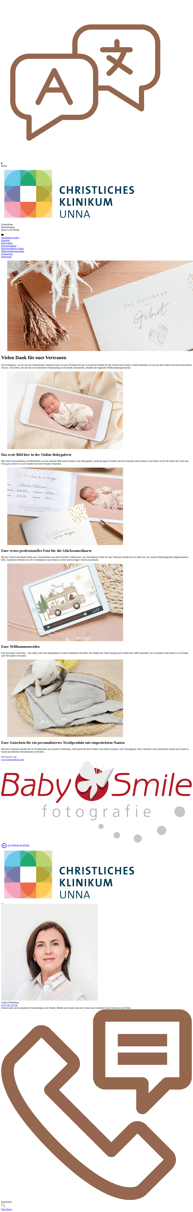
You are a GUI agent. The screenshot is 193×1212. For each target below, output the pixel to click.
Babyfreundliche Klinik (12, 248)
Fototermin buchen (10, 237)
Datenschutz (7, 254)
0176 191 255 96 (9, 1005)
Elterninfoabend (8, 246)
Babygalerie (7, 243)
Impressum (6, 256)
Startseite (5, 240)
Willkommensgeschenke (12, 251)
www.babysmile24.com (12, 759)
